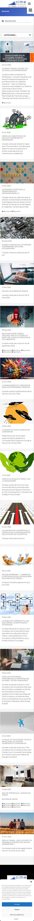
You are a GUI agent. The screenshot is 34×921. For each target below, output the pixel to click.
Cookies (16, 918)
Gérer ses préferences (17, 915)
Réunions (6, 103)
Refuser (17, 909)
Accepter (17, 904)
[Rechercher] (2, 21)
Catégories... (10, 35)
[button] (31, 882)
